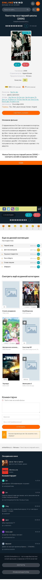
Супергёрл (7, 525)
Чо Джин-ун (12, 99)
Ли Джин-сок (14, 101)
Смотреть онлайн (21, 113)
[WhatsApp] (17, 209)
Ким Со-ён (34, 99)
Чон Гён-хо (12, 97)
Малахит (7, 514)
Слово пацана (9, 262)
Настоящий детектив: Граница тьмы (16, 500)
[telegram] (8, 209)
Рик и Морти (8, 258)
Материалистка (9, 537)
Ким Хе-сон (26, 99)
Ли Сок (19, 99)
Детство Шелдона (10, 250)
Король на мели (9, 549)
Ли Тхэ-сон (20, 97)
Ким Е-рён (5, 101)
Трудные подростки (11, 254)
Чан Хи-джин (29, 97)
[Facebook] (4, 209)
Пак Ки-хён (14, 92)
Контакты (21, 565)
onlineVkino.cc (7, 447)
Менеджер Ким (9, 486)
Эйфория (7, 267)
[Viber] (12, 209)
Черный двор (8, 245)
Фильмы (16, 447)
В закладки (9, 215)
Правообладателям (21, 572)
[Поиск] (28, 10)
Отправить (21, 427)
